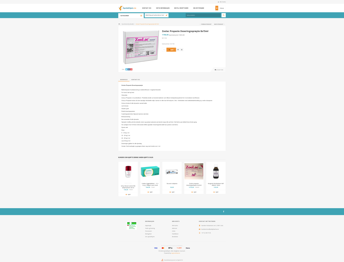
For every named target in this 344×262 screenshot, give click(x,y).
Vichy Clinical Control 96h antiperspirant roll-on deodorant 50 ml (128, 187)
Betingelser (148, 234)
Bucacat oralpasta (172, 183)
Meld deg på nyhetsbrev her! (155, 15)
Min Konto (223, 2)
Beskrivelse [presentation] (123, 79)
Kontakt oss (146, 8)
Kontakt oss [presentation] (135, 79)
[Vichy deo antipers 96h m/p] (128, 171)
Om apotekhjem (198, 8)
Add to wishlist (178, 49)
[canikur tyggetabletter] (150, 171)
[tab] (123, 79)
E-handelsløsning (168, 260)
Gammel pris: (173, 35)
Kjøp (172, 50)
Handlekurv (175, 234)
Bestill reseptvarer (181, 8)
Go (224, 15)
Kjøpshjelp (148, 225)
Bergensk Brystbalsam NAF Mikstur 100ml (216, 184)
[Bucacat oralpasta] (172, 171)
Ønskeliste (175, 236)
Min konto (175, 225)
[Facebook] (223, 211)
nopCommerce (175, 253)
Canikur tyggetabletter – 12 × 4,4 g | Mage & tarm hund (150, 184)
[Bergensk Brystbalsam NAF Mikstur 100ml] (216, 171)
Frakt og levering (150, 228)
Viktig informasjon (162, 8)
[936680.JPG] (194, 171)
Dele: (123, 69)
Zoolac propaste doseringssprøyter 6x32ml (193, 184)
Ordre (173, 231)
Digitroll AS (180, 260)
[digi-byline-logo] (162, 260)
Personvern (148, 231)
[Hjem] (119, 24)
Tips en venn (181, 49)
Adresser (174, 228)
